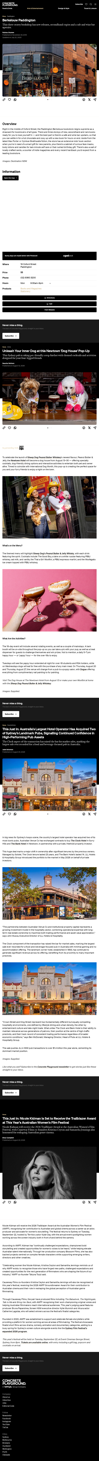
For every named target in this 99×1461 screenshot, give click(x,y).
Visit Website (49, 310)
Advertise (6, 1400)
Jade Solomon (7, 750)
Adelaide (6, 1455)
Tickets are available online (34, 1342)
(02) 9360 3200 (28, 278)
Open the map (9, 178)
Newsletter (7, 1416)
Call (50, 304)
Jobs (4, 1403)
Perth (4, 1452)
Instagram (6, 1422)
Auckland (6, 1446)
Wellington (7, 1449)
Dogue (83, 669)
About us (6, 1397)
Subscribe (79, 4)
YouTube (6, 1425)
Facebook (6, 1419)
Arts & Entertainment (35, 8)
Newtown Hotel (18, 460)
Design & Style (63, 8)
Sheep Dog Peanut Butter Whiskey (44, 457)
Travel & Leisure (90, 8)
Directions (51, 298)
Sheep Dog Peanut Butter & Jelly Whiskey (31, 683)
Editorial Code (8, 1406)
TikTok (5, 1428)
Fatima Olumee (8, 32)
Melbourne (7, 1440)
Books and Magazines (31, 289)
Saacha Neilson (8, 363)
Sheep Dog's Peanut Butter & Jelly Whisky (53, 553)
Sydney (5, 1437)
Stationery (25, 291)
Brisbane (6, 1443)
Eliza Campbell (8, 1138)
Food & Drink (7, 8)
